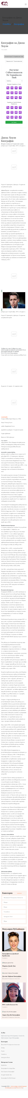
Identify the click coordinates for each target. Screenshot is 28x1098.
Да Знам (14, 122)
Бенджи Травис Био (6, 1075)
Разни (5, 907)
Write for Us (19, 1087)
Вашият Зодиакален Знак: (14, 84)
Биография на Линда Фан (8, 1068)
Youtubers (7, 912)
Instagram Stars (8, 916)
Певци (5, 902)
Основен (7, 24)
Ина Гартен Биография (7, 1071)
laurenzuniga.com (15, 1086)
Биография (19, 24)
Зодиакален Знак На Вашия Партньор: (14, 103)
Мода (5, 921)
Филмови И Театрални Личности (13, 898)
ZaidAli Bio (4, 1065)
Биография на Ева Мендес (8, 1078)
